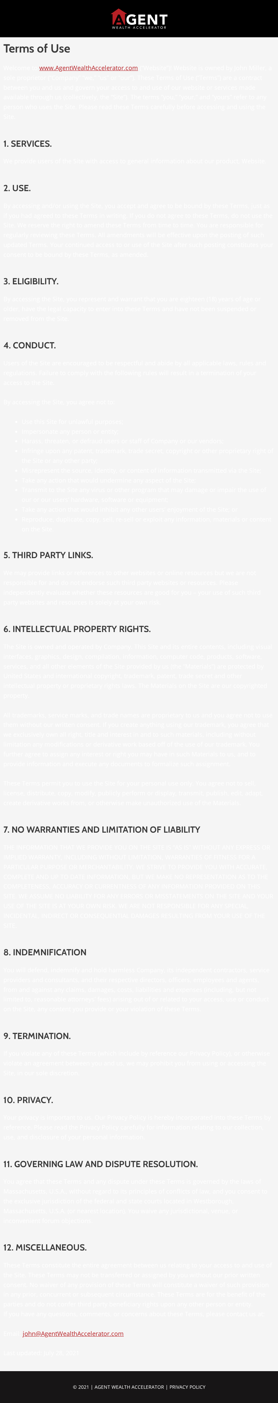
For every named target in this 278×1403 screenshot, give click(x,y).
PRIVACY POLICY (187, 1387)
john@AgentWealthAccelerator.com (73, 1333)
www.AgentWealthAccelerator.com (88, 68)
